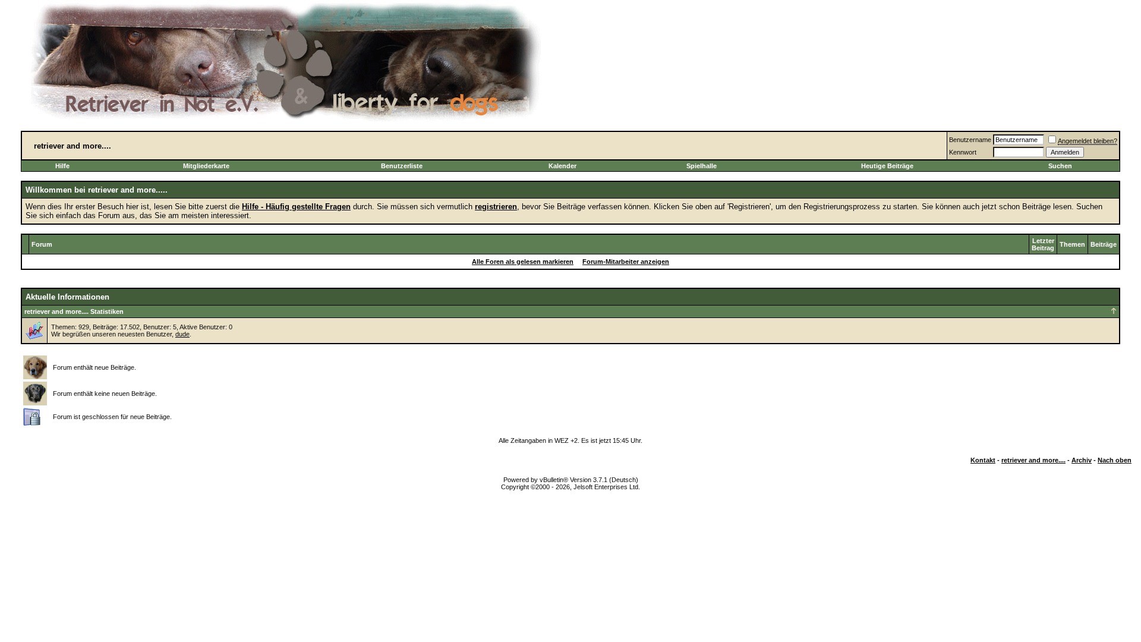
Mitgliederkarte (206, 165)
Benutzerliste (402, 165)
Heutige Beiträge (887, 165)
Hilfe (62, 165)
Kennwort (962, 152)
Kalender (562, 165)
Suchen (1060, 165)
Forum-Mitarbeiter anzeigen (625, 261)
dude (182, 334)
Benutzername (970, 139)
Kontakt (982, 460)
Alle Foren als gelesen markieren (522, 261)
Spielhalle (701, 165)
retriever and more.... (1033, 460)
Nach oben (1114, 460)
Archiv (1081, 460)
